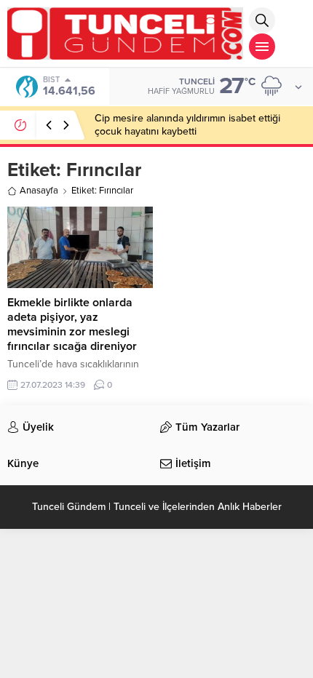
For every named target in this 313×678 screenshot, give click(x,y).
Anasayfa (39, 190)
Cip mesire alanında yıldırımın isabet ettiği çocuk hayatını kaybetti (187, 124)
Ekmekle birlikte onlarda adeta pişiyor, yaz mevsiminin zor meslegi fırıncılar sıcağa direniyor (72, 324)
